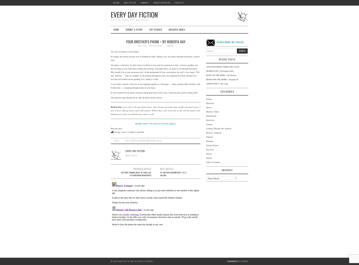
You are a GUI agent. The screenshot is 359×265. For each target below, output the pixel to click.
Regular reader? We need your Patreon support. (155, 123)
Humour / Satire (212, 111)
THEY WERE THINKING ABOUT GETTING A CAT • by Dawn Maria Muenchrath (136, 174)
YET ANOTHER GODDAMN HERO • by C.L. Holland (173, 174)
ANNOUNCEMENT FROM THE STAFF (223, 66)
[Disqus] (156, 216)
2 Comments (169, 45)
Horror (209, 107)
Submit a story (134, 29)
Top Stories (155, 29)
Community (145, 2)
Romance (209, 141)
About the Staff (130, 2)
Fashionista (232, 261)
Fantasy (209, 99)
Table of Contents (213, 162)
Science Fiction (212, 145)
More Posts (131, 155)
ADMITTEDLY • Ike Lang (217, 83)
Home (116, 29)
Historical (210, 103)
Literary (209, 124)
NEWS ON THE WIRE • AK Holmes (221, 75)
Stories (116, 140)
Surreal (209, 158)
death (127, 140)
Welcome (116, 2)
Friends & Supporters (161, 2)
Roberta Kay (134, 140)
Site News (210, 149)
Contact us (179, 2)
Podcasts (209, 137)
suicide (159, 140)
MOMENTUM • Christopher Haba (220, 71)
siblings (143, 140)
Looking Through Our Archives (219, 128)
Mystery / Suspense (213, 132)
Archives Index (177, 29)
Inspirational (211, 116)
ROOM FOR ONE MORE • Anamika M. (222, 79)
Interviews (210, 120)
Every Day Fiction (134, 15)
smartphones (151, 140)
